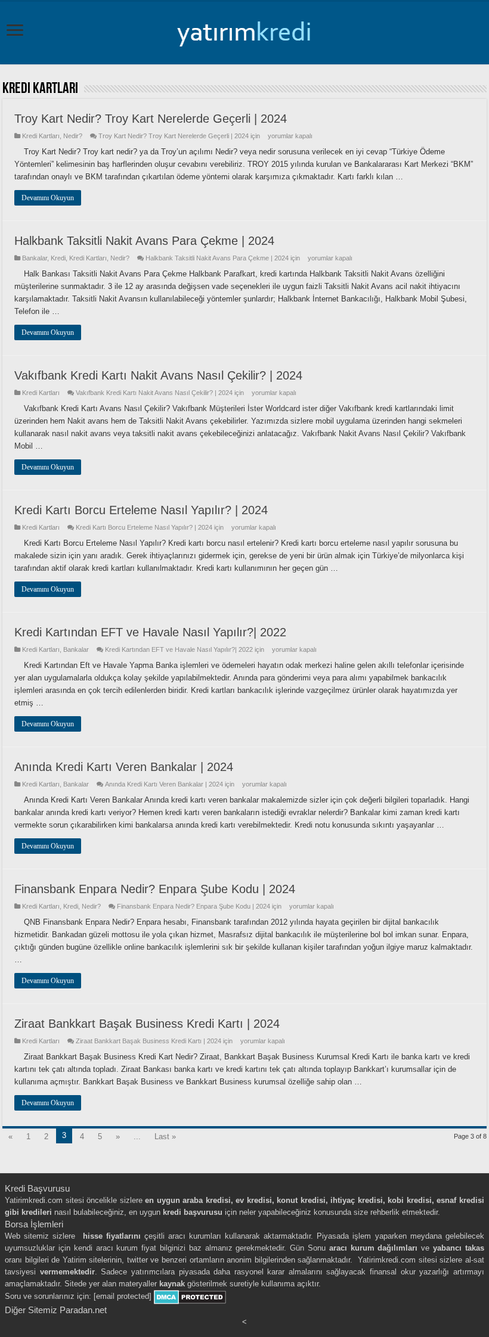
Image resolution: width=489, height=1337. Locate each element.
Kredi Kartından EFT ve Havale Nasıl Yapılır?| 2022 (150, 632)
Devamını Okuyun (47, 198)
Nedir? (72, 135)
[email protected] (122, 1296)
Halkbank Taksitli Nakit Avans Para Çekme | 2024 (144, 240)
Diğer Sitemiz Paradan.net (56, 1310)
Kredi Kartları (41, 135)
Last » (165, 1136)
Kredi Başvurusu (37, 1188)
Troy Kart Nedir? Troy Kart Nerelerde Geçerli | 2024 (150, 118)
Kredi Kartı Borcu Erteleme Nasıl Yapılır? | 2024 (141, 510)
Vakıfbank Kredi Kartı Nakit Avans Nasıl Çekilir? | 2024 (158, 375)
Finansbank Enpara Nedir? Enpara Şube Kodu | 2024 (154, 889)
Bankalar (34, 258)
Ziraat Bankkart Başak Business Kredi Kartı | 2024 (147, 1023)
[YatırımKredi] (244, 31)
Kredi (58, 258)
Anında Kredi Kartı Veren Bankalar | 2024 (123, 766)
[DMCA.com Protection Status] (190, 1296)
